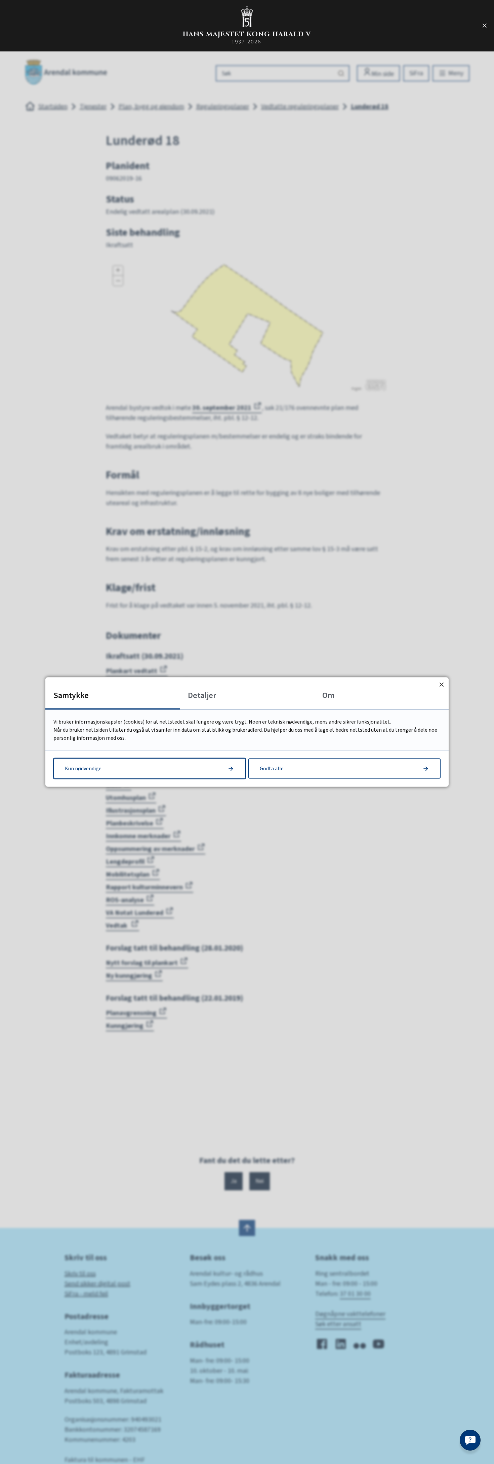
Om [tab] (328, 695)
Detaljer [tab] (202, 695)
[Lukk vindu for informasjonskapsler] (441, 684)
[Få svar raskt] (470, 1440)
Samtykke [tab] (71, 695)
